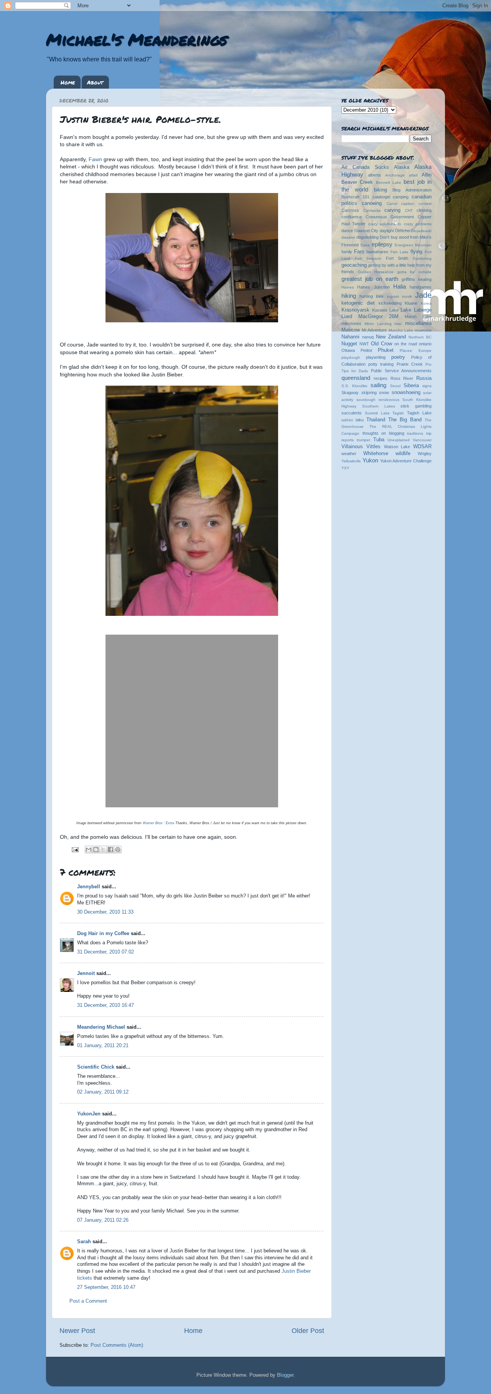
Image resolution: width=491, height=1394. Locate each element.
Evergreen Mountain (413, 245)
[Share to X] (103, 849)
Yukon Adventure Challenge (406, 461)
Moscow (350, 330)
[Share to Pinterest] (118, 849)
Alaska (401, 167)
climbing (424, 210)
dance (347, 230)
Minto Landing (378, 324)
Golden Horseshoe (376, 272)
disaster (348, 237)
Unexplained (398, 440)
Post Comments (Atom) (117, 1345)
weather (348, 453)
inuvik (407, 296)
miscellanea (418, 323)
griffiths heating (417, 279)
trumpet (363, 440)
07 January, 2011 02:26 (103, 1220)
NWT (364, 343)
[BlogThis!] (96, 849)
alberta (374, 175)
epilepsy (382, 244)
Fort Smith (397, 258)
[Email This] (88, 849)
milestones (351, 323)
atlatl (413, 175)
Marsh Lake (418, 316)
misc (398, 324)
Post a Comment (88, 1301)
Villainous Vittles (361, 446)
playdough (350, 357)
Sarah (84, 1241)
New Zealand (391, 337)
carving (392, 210)
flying (416, 251)
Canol (392, 203)
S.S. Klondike (354, 386)
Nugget (349, 343)
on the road (405, 343)
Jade (423, 295)
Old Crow (381, 343)
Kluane (411, 303)
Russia (424, 378)
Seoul (395, 386)
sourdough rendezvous (377, 400)
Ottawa (348, 350)
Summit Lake (377, 413)
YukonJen (89, 1114)
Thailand (375, 419)
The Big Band (405, 419)
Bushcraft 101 (355, 197)
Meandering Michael (101, 1027)
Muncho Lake (401, 330)
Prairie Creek (410, 364)
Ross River (402, 378)
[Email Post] (74, 849)
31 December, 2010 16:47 (105, 1005)
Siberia (411, 385)
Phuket (386, 350)
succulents (351, 413)
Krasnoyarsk (355, 310)
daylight (387, 230)
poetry (398, 357)
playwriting (376, 357)
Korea (426, 303)
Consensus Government (390, 216)
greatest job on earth (369, 279)
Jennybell (88, 886)
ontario (425, 343)
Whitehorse (375, 453)
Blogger (285, 1375)
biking (380, 190)
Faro (359, 251)
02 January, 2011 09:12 (103, 1092)
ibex (380, 296)
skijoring (369, 392)
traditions (415, 433)
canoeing (372, 203)
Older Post (308, 1331)
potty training (381, 364)
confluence (351, 216)
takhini (347, 420)
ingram (393, 296)
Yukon (370, 460)
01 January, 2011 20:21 (103, 1045)
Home (68, 82)
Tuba (378, 439)
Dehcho (402, 230)
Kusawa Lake (385, 310)
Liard (346, 316)
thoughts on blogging (383, 433)
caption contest (416, 203)
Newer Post (77, 1331)
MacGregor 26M (378, 316)
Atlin (427, 175)
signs (427, 386)
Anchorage (395, 175)
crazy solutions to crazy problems (400, 224)
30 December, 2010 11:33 (105, 912)
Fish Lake (399, 252)
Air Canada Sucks (365, 167)
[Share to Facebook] (110, 849)
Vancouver (422, 440)
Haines (347, 287)
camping (401, 197)
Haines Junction (373, 287)
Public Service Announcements (401, 370)
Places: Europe (416, 350)
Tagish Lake (419, 413)
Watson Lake (397, 446)
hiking (348, 295)
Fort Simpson (368, 258)
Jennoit (86, 973)
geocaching (354, 265)
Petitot (366, 350)
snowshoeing (406, 392)
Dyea (365, 245)
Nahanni (350, 337)
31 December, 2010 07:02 (105, 952)
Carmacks (372, 210)
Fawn (95, 159)
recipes (380, 378)
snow (384, 392)
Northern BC (420, 337)
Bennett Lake (388, 182)
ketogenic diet (358, 303)
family (346, 251)
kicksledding (390, 303)
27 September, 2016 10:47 (106, 1287)
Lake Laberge (416, 310)
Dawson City (366, 230)
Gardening (422, 258)
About (95, 82)
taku (360, 419)
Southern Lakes (378, 406)
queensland (355, 377)
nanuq (368, 337)
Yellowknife (351, 461)
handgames (421, 287)
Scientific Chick (95, 1067)
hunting (366, 296)
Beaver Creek (357, 182)
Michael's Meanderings (136, 39)
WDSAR (422, 446)
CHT (409, 210)
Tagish (398, 413)
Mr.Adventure (374, 330)
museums (423, 330)
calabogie (381, 197)
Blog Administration (412, 190)
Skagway (350, 392)
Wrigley (425, 453)
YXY (345, 468)
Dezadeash (421, 231)
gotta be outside (414, 272)
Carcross (350, 210)
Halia (399, 286)
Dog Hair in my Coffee (103, 933)
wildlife (402, 453)
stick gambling (416, 406)
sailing (378, 385)
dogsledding (367, 237)
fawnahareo (377, 251)
